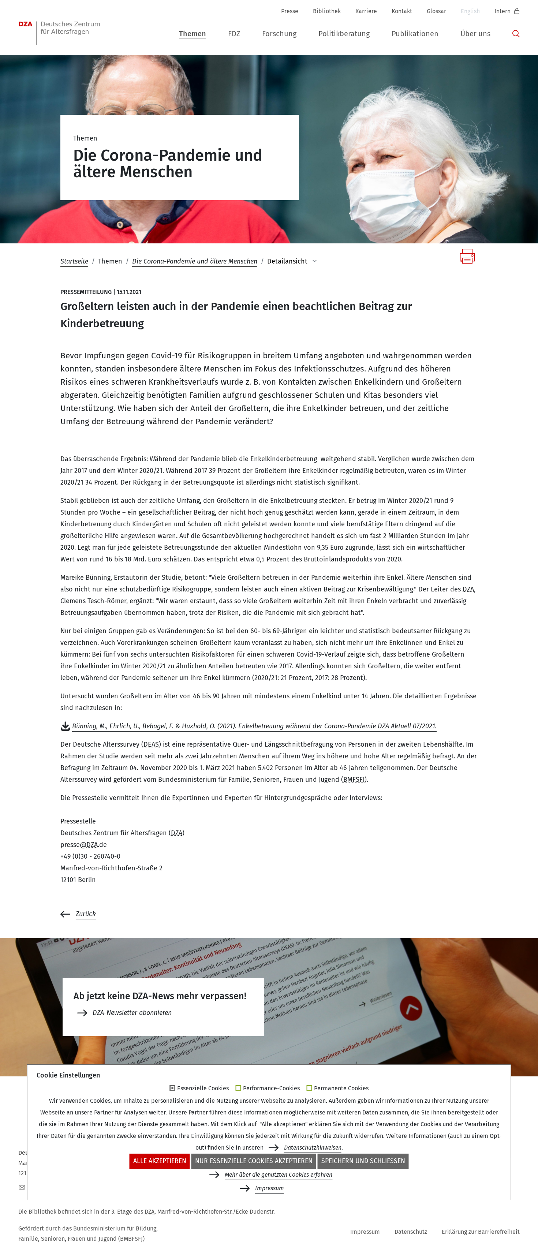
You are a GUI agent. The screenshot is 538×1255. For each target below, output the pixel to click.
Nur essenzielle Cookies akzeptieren (254, 1161)
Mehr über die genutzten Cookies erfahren (278, 1174)
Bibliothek (327, 11)
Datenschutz (411, 1231)
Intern (503, 11)
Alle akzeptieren (159, 1161)
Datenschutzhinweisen (312, 1147)
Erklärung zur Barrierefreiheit (481, 1231)
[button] (192, 32)
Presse (289, 11)
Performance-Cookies (271, 1088)
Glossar (436, 11)
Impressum (365, 1231)
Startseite (74, 261)
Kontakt (402, 11)
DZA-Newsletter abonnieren (132, 1013)
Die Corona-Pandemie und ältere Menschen (194, 261)
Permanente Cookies (341, 1088)
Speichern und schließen (363, 1161)
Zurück (86, 914)
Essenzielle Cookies (203, 1088)
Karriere (366, 11)
